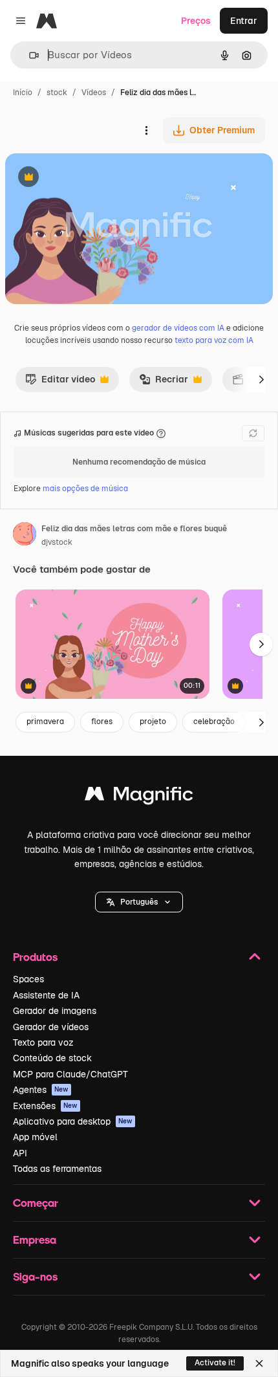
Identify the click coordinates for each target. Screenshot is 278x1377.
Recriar (163, 382)
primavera (45, 721)
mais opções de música (85, 488)
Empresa (34, 1239)
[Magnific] (139, 797)
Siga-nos (35, 1276)
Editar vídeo (60, 382)
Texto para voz (43, 1042)
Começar (35, 1202)
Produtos (35, 957)
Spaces (28, 979)
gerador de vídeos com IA (178, 328)
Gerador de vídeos (51, 1027)
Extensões (45, 1106)
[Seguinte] (261, 379)
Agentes (41, 1090)
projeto (153, 721)
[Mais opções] (146, 130)
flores (101, 721)
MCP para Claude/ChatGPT (70, 1074)
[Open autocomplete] (29, 55)
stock (57, 92)
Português (139, 902)
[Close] (259, 1363)
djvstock (56, 542)
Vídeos (93, 92)
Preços (196, 21)
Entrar (243, 21)
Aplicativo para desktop (73, 1121)
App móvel (35, 1137)
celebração (214, 721)
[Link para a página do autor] (24, 535)
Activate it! (215, 1363)
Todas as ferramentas (57, 1168)
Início (22, 92)
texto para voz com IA (214, 340)
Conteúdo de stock (52, 1058)
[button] (139, 902)
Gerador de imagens (54, 1011)
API (20, 1153)
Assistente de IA (46, 995)
